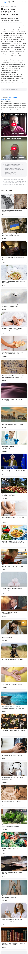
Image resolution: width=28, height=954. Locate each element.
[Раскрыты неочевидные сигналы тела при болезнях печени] (14, 512)
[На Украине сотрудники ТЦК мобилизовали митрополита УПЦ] (14, 229)
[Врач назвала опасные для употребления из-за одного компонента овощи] (14, 820)
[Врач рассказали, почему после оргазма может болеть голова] (14, 796)
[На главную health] (10, 2)
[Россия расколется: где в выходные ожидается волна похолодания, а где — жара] (14, 654)
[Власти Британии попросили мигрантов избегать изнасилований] (14, 418)
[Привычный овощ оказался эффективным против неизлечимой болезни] (14, 843)
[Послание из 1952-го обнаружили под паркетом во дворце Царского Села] (14, 371)
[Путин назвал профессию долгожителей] (14, 607)
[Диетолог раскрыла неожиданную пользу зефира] (14, 583)
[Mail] (5, 2)
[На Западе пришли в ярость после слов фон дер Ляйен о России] (14, 465)
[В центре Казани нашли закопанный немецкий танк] (14, 205)
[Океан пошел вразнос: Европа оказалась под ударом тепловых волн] (14, 702)
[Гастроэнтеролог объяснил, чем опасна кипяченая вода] (14, 773)
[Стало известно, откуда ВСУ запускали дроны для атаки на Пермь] (14, 300)
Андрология (13, 6)
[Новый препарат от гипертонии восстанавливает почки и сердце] (14, 749)
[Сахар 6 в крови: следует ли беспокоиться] (14, 442)
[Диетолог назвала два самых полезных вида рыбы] (14, 276)
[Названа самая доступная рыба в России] (14, 867)
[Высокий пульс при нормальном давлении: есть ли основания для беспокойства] (14, 678)
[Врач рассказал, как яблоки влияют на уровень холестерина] (14, 489)
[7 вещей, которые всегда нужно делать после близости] (14, 631)
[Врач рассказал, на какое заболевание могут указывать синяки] (14, 891)
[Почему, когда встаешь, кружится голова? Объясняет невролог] (14, 394)
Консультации (4, 6)
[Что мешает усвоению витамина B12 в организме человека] (14, 725)
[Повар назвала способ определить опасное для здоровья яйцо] (14, 347)
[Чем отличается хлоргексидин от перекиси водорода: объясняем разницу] (14, 914)
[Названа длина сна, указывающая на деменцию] (14, 252)
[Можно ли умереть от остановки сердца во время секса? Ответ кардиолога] (14, 323)
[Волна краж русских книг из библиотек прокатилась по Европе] (14, 938)
